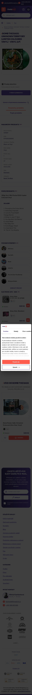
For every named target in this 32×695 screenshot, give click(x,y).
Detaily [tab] (16, 331)
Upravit (15, 367)
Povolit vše (16, 362)
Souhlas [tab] (5, 331)
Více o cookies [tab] (26, 331)
